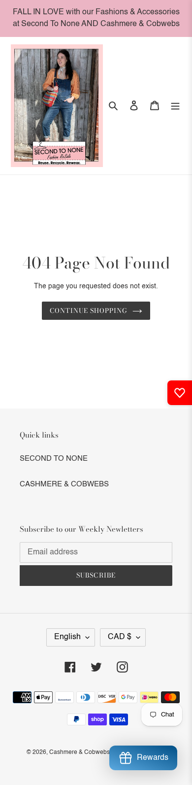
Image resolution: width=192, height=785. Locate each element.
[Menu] (175, 105)
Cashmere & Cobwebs (79, 752)
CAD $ (119, 637)
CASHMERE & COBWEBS (64, 484)
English (67, 637)
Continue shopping (89, 310)
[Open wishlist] (179, 392)
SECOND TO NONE (54, 458)
